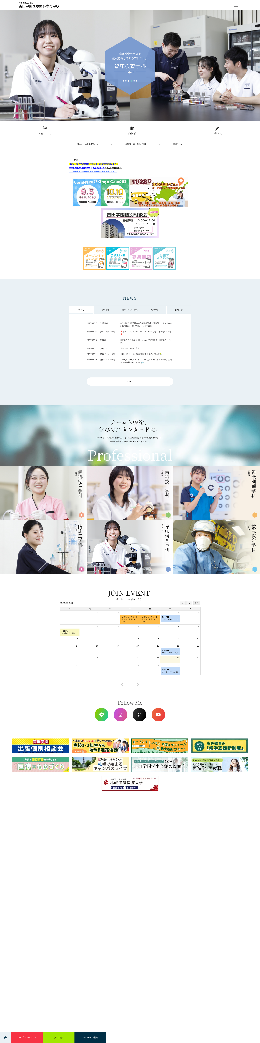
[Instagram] (120, 714)
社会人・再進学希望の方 (87, 144)
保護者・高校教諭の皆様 (135, 144)
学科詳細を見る (17, 507)
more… (130, 381)
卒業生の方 (178, 144)
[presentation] (122, 684)
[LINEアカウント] (101, 714)
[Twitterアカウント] (139, 714)
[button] (123, 81)
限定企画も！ (113, 168)
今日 (196, 603)
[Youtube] (158, 714)
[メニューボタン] (236, 5)
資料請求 (58, 1037)
